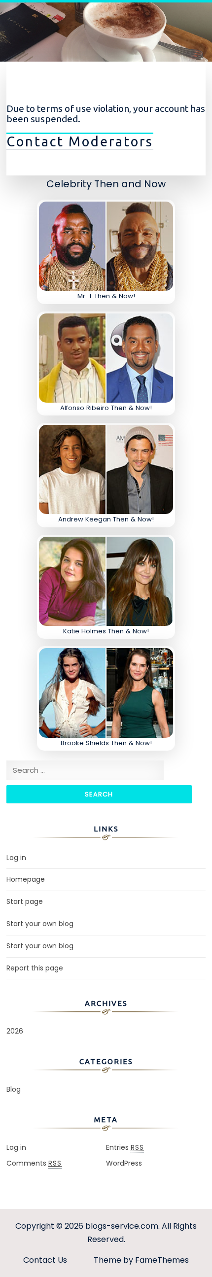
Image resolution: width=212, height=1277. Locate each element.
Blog (13, 1089)
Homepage (25, 879)
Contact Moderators (79, 141)
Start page (24, 901)
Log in (16, 858)
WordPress (124, 1163)
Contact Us (45, 1260)
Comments (34, 1163)
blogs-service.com (121, 1226)
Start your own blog (39, 924)
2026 (14, 1031)
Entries (125, 1147)
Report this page (34, 968)
